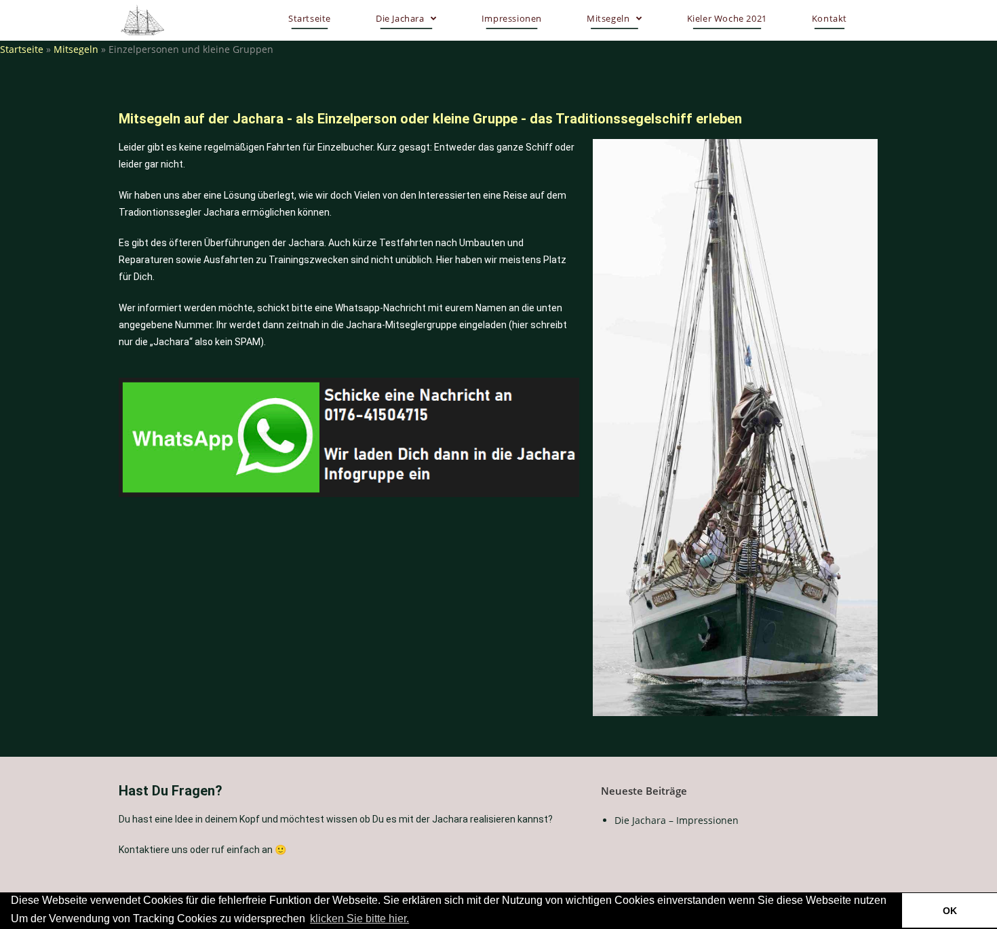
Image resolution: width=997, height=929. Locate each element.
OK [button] (950, 910)
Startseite (21, 49)
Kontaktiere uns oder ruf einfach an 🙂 (202, 849)
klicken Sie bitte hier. (359, 918)
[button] (416, 919)
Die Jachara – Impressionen (676, 820)
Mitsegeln (76, 49)
